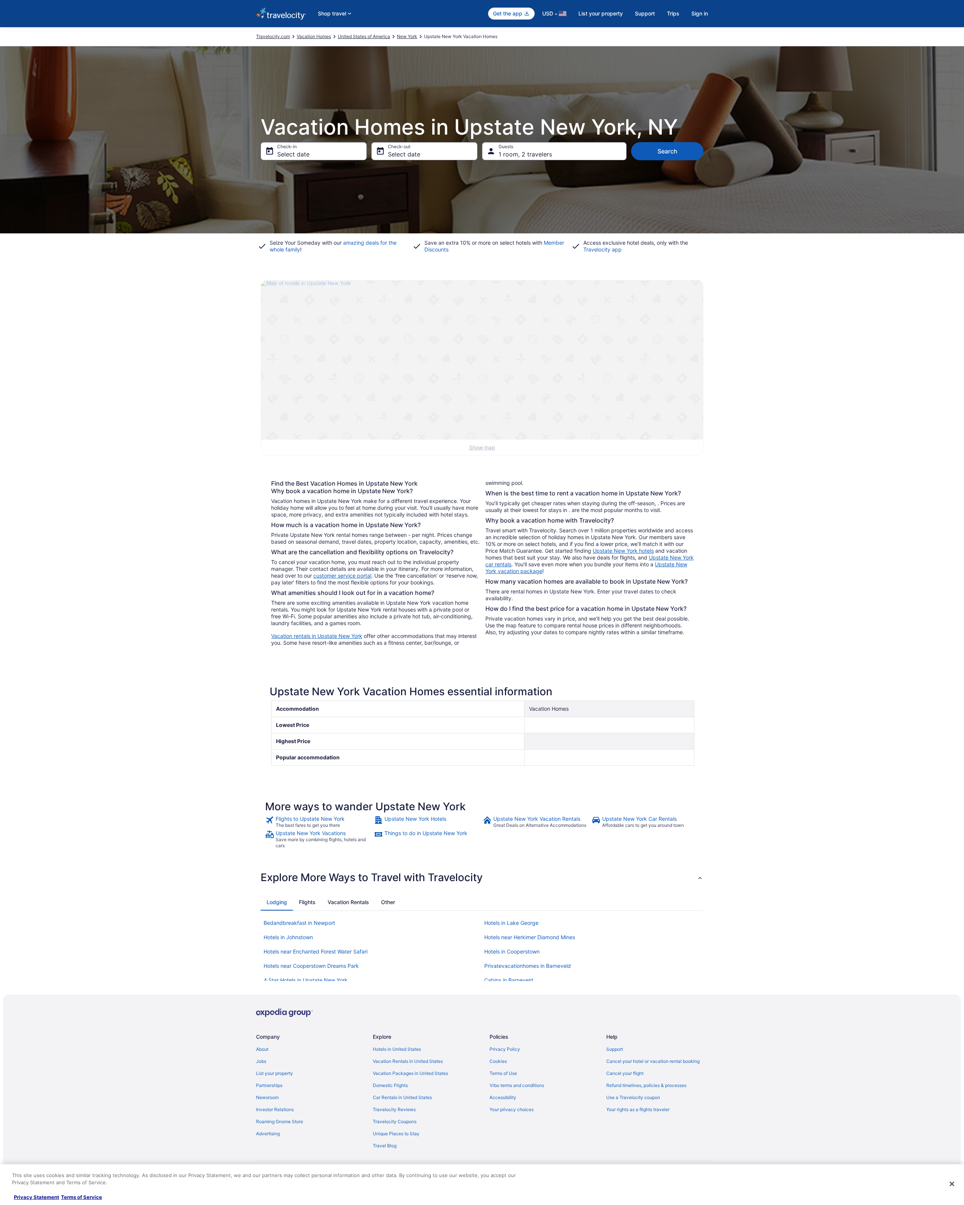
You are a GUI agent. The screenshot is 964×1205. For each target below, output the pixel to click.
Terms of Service (81, 1197)
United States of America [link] (364, 36)
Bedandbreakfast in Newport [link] (299, 923)
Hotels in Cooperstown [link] (512, 951)
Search (667, 151)
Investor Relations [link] (275, 1109)
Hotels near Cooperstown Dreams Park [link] (311, 966)
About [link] (262, 1049)
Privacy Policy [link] (505, 1049)
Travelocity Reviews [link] (394, 1109)
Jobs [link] (261, 1061)
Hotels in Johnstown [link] (288, 937)
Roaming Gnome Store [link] (279, 1121)
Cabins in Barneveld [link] (508, 980)
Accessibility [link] (503, 1097)
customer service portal (342, 575)
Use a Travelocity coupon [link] (633, 1097)
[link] (318, 822)
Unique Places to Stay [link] (396, 1133)
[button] (482, 877)
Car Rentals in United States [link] (402, 1097)
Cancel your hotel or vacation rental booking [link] (653, 1061)
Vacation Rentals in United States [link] (408, 1061)
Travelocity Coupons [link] (394, 1121)
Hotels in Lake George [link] (511, 923)
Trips (673, 13)
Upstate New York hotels (623, 550)
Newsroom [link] (267, 1097)
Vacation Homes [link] (314, 36)
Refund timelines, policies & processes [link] (646, 1085)
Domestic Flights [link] (390, 1085)
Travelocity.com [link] (273, 36)
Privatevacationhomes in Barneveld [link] (527, 966)
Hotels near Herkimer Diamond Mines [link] (529, 937)
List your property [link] (274, 1073)
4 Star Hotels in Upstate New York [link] (306, 980)
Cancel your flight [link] (625, 1073)
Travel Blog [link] (385, 1145)
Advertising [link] (268, 1133)
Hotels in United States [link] (397, 1049)
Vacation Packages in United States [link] (410, 1073)
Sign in (699, 13)
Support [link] (614, 1049)
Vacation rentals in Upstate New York (316, 636)
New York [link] (407, 36)
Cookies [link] (498, 1061)
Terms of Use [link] (503, 1073)
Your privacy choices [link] (512, 1109)
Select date (293, 154)
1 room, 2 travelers (525, 154)
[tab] (277, 902)
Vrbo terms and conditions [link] (517, 1085)
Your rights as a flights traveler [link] (638, 1109)
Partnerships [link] (269, 1085)
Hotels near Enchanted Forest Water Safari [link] (316, 951)
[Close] (952, 1184)
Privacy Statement (36, 1197)
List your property (600, 13)
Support (645, 13)
